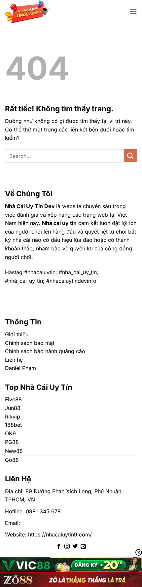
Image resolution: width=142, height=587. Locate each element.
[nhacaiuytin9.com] (42, 11)
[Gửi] (130, 155)
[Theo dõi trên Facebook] (58, 547)
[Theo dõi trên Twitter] (75, 547)
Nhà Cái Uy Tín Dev (30, 206)
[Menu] (133, 11)
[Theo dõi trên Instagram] (67, 547)
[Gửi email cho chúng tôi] (83, 547)
